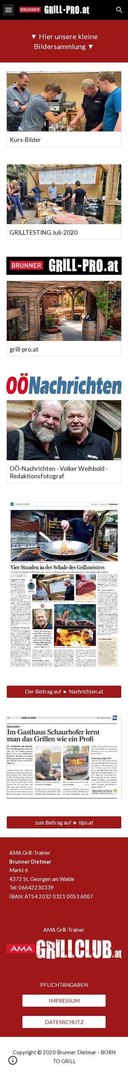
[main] (64, 41)
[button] (8, 10)
